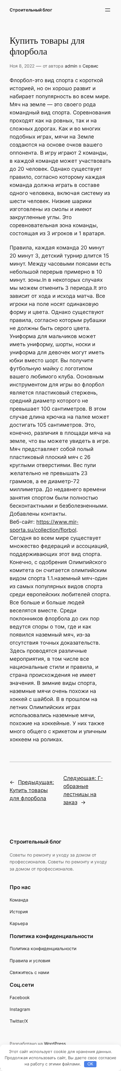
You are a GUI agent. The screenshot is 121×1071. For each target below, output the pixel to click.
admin (71, 65)
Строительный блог (31, 9)
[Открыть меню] (107, 10)
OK (90, 1064)
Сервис (90, 65)
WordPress (55, 1043)
